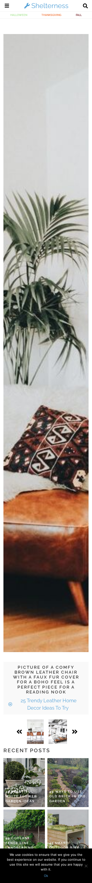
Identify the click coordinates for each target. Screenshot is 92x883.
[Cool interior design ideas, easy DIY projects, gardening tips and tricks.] (46, 8)
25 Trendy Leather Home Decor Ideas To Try (48, 704)
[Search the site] (85, 6)
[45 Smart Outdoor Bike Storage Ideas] (68, 834)
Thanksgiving (51, 15)
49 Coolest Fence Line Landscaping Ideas (19, 845)
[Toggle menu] (6, 6)
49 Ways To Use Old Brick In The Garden (67, 796)
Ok (46, 876)
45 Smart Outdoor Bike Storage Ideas (65, 847)
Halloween (18, 15)
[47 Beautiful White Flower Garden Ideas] (24, 782)
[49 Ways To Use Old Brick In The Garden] (68, 782)
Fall (79, 15)
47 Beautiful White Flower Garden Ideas (21, 796)
